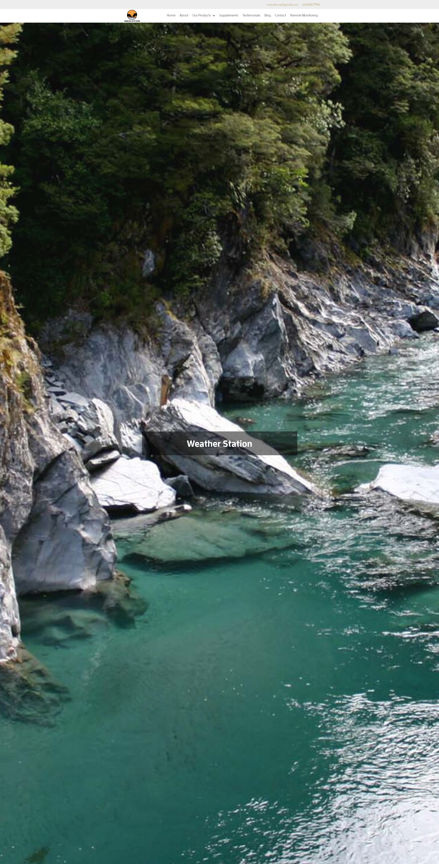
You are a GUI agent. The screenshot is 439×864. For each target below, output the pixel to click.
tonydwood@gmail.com (282, 4)
